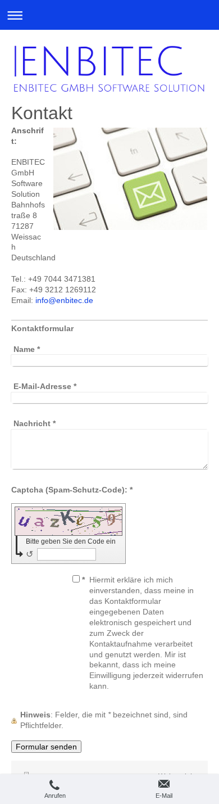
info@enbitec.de (64, 300)
